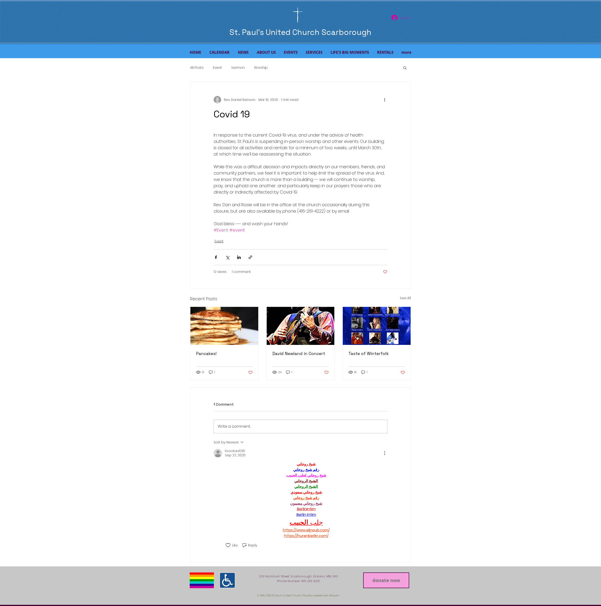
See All (405, 298)
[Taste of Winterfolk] (377, 326)
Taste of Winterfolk (368, 353)
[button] (405, 67)
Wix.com (334, 595)
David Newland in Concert (298, 353)
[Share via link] (250, 257)
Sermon (238, 67)
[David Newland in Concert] (301, 326)
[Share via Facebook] (216, 257)
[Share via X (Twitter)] (227, 257)
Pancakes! (206, 353)
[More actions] (384, 100)
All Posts (197, 67)
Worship (261, 67)
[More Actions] (384, 453)
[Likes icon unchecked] (228, 545)
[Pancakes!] (224, 326)
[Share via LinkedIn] (239, 257)
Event (217, 67)
